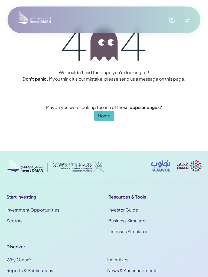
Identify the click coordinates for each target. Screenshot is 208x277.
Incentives (117, 259)
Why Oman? (18, 259)
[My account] (172, 19)
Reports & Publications (29, 270)
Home (104, 115)
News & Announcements (132, 270)
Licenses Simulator (127, 231)
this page (174, 79)
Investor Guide (123, 210)
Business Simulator (127, 220)
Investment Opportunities (32, 210)
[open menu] (187, 19)
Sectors (14, 220)
